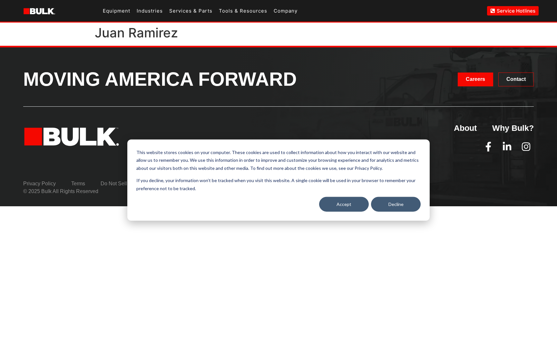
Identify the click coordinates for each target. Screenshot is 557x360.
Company (286, 11)
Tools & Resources (243, 11)
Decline (396, 204)
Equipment (116, 11)
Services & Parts (190, 11)
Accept (344, 204)
